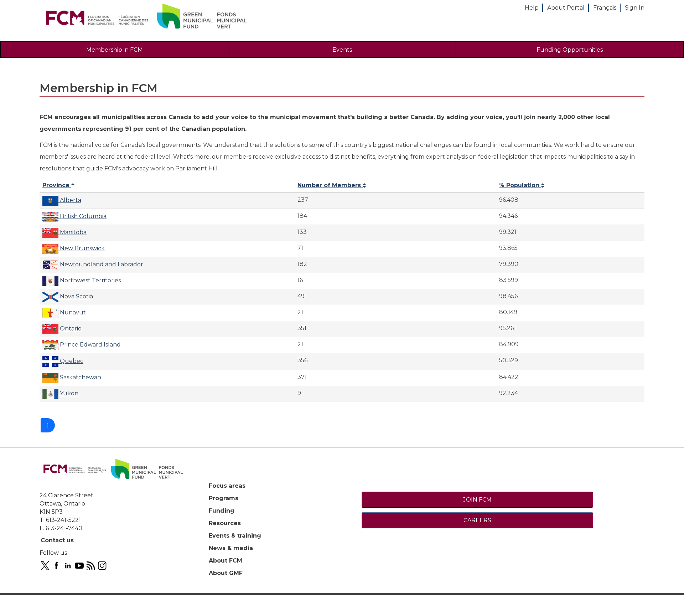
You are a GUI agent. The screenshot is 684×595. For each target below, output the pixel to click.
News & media (231, 548)
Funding (221, 510)
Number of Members (330, 185)
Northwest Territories (89, 280)
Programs (223, 498)
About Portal (566, 7)
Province (56, 185)
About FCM (225, 560)
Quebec (70, 361)
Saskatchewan (79, 377)
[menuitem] (114, 49)
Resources (225, 523)
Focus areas (227, 485)
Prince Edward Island (89, 344)
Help (532, 7)
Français (604, 7)
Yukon (68, 393)
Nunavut (72, 312)
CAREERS (477, 520)
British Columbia (82, 216)
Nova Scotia (75, 296)
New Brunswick (81, 248)
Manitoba (72, 232)
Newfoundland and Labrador (100, 264)
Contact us (57, 540)
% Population (520, 185)
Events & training (235, 535)
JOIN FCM (477, 499)
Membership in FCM (114, 49)
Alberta (69, 200)
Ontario (70, 328)
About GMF (226, 573)
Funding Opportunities (570, 49)
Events (342, 49)
